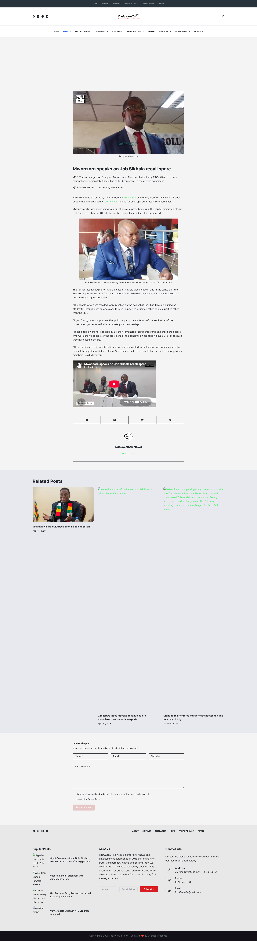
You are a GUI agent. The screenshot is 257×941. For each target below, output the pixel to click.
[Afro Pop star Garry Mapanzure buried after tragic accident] (40, 896)
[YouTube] (47, 16)
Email (116, 756)
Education (117, 31)
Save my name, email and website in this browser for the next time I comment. (113, 794)
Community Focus (135, 31)
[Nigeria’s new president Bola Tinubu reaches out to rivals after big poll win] (40, 860)
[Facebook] (34, 16)
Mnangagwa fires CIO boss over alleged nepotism (62, 526)
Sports (151, 31)
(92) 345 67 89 (183, 882)
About (105, 4)
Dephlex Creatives (157, 935)
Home (95, 4)
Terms (161, 4)
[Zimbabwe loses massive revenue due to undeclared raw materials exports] (128, 599)
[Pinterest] (142, 420)
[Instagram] (42, 16)
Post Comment (84, 807)
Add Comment (83, 766)
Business (100, 31)
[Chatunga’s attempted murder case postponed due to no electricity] (193, 599)
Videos (197, 31)
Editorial (163, 31)
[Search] (223, 16)
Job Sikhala (111, 201)
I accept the (88, 799)
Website (155, 756)
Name (79, 756)
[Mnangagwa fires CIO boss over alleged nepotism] (63, 504)
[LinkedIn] (170, 420)
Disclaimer (148, 4)
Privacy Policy (132, 4)
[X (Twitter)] (38, 16)
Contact (116, 4)
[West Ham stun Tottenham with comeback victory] (40, 878)
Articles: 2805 (128, 454)
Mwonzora (130, 197)
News (65, 31)
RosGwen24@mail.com (188, 892)
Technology (181, 31)
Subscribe (149, 889)
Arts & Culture (82, 31)
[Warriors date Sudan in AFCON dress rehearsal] (40, 913)
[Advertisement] (128, 60)
